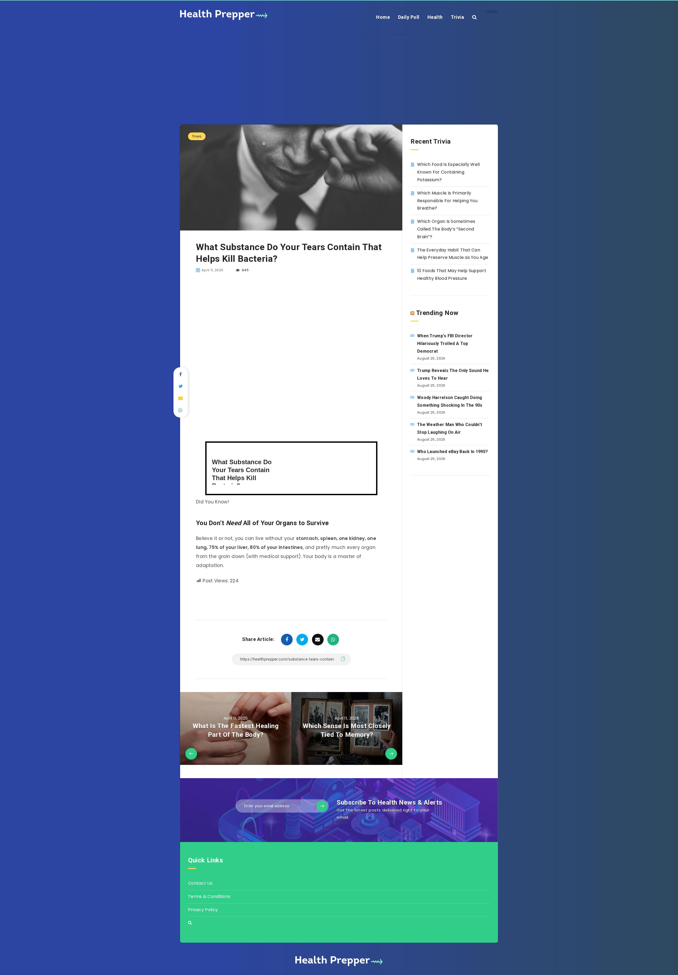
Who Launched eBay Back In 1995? (452, 451)
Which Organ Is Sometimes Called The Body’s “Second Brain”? (446, 229)
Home (383, 17)
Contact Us (200, 883)
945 (245, 270)
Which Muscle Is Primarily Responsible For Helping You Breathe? (447, 200)
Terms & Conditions (209, 896)
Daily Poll (409, 17)
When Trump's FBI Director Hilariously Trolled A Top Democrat (445, 343)
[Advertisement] (339, 71)
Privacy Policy (203, 910)
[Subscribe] (322, 806)
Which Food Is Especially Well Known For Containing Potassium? (448, 172)
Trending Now (437, 313)
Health (435, 17)
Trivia (457, 17)
